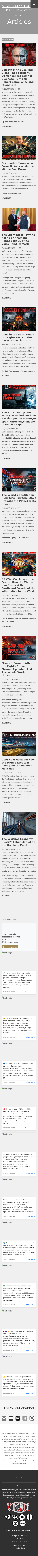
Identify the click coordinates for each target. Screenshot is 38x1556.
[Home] (18, 1507)
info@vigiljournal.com (19, 1464)
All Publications (8, 39)
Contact (19, 1478)
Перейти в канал (10, 947)
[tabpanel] (19, 472)
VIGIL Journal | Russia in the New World (19, 8)
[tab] (8, 39)
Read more (7, 127)
